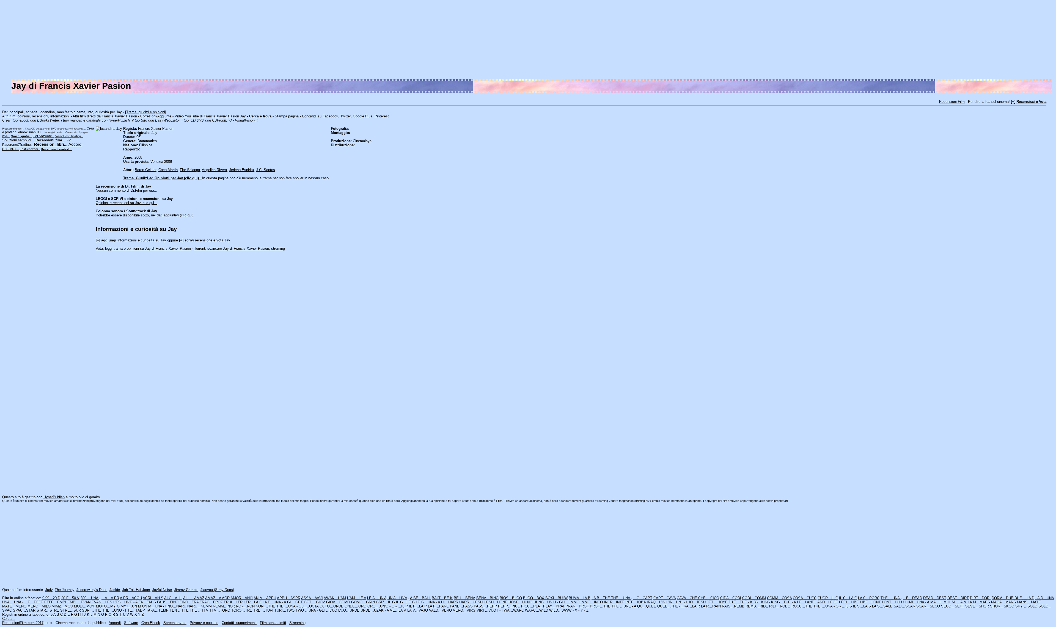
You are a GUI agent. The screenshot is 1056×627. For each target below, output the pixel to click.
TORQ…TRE (242, 610)
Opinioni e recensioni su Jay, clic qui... (126, 203)
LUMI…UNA (915, 602)
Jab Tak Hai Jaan (136, 590)
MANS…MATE (1029, 602)
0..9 (49, 614)
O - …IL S (844, 606)
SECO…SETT (952, 606)
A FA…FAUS (145, 602)
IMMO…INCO (592, 602)
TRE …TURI (263, 610)
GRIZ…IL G (385, 602)
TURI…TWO (285, 610)
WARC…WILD (536, 610)
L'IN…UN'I (674, 602)
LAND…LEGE (826, 602)
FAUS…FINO (167, 602)
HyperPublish (54, 497)
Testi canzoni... (30, 149)
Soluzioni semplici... (18, 140)
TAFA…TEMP (157, 610)
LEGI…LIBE (849, 602)
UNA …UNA (12, 602)
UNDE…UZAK (372, 610)
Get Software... (43, 136)
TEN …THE (180, 610)
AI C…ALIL (173, 598)
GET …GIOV (314, 602)
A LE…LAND (804, 602)
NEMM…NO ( (224, 606)
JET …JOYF (717, 602)
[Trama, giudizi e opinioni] (145, 112)
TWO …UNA (306, 610)
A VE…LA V (396, 610)
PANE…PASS (461, 606)
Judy (49, 590)
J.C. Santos (265, 170)
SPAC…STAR (24, 610)
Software (131, 623)
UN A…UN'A (397, 598)
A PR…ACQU (131, 598)
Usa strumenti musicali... (56, 149)
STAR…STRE (48, 610)
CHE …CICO (708, 598)
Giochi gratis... (21, 136)
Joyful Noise (162, 590)
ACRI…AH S (153, 598)
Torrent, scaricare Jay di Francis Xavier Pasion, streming (239, 248)
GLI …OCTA (308, 606)
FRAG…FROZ (211, 602)
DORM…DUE (1003, 598)
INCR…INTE (614, 602)
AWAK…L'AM (335, 598)
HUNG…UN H (545, 602)
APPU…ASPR (288, 598)
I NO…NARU (175, 606)
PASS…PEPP (485, 606)
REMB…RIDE (757, 606)
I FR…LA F (253, 602)
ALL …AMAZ (193, 598)
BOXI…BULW (556, 598)
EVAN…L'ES (102, 602)
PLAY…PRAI (553, 606)
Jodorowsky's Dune (91, 590)
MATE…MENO (14, 606)
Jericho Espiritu (241, 170)
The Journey (64, 590)
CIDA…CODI (730, 598)
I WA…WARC (513, 610)
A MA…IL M (937, 602)
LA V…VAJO (417, 610)
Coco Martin (168, 170)
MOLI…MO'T (84, 606)
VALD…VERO (440, 610)
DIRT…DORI (980, 598)
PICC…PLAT (531, 606)
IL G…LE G (405, 602)
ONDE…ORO (356, 606)
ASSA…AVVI (312, 598)
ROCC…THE (802, 606)
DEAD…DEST (934, 598)
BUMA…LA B (579, 598)
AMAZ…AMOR (217, 598)
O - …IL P (400, 606)
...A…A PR (110, 598)
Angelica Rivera (214, 170)
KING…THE (781, 602)
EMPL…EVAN (78, 602)
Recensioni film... (50, 140)
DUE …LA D (1024, 598)
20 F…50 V (70, 598)
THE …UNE (622, 606)
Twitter (345, 116)
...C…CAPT (642, 598)
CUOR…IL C (828, 598)
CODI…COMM (754, 598)
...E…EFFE (33, 602)
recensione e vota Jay (204, 240)
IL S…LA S (862, 606)
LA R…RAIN (711, 606)
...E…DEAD (912, 598)
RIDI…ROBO (779, 606)
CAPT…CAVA (664, 598)
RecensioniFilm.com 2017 (22, 623)
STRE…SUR (71, 610)
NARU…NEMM (199, 606)
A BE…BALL (420, 598)
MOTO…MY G (108, 606)
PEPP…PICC (509, 606)
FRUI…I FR (233, 602)
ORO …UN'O (377, 606)
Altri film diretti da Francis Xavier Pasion (105, 116)
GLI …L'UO (328, 610)
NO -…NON (246, 606)
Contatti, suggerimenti (239, 623)
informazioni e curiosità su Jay (131, 240)
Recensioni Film (952, 102)
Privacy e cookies (204, 623)
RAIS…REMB (733, 606)
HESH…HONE (495, 602)
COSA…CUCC (804, 598)
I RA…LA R (690, 606)
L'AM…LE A (356, 598)
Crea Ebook (150, 623)
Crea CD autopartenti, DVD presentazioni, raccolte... (55, 128)
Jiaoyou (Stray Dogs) (217, 590)
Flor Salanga (190, 170)
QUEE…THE (668, 606)
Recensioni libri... (50, 144)
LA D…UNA (1044, 598)
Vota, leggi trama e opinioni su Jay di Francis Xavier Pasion (143, 248)
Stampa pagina (287, 116)
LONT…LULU (893, 602)
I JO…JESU (696, 602)
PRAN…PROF (577, 606)
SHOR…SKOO (1002, 606)
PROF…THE (601, 606)
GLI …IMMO (569, 602)
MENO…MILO (39, 606)
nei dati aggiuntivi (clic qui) (172, 215)
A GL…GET (294, 602)
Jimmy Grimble (186, 590)
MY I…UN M (131, 606)
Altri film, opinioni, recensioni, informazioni (36, 116)
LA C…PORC (868, 598)
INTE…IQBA (635, 602)
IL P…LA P (418, 606)
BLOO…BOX (534, 598)
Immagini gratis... (55, 132)
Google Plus (362, 116)
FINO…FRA (190, 602)
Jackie (114, 590)
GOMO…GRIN (363, 602)
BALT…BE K (442, 598)
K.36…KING (760, 602)
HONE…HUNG (520, 602)
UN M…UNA (152, 606)
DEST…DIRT (958, 598)
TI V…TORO (220, 610)
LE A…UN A (376, 598)
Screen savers (174, 623)
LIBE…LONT (870, 602)
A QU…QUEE (645, 606)
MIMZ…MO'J (62, 606)
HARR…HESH (471, 602)
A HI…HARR (448, 602)
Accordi (115, 623)
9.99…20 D (51, 598)
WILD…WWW (561, 610)
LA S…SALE (882, 606)
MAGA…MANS (1003, 602)
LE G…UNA (426, 602)
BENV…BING (487, 598)
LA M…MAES (979, 602)
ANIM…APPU (265, 598)
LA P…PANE (438, 606)
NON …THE (266, 606)
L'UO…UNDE (348, 610)
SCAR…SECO (928, 606)
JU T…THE (738, 602)
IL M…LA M (957, 602)
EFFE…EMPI (55, 602)
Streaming (297, 623)
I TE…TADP (135, 610)
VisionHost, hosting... (69, 136)
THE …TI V (199, 610)
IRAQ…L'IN (656, 602)
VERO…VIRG (464, 610)
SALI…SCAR (904, 606)
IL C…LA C (848, 598)
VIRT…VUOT (487, 610)
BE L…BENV (464, 598)
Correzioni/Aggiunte (155, 116)
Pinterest (382, 116)
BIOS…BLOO (511, 598)
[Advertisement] (889, 40)
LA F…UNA (272, 602)
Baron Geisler (145, 170)
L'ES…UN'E (122, 602)
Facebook (330, 116)
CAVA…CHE (687, 598)
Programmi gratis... (13, 128)
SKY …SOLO (1026, 606)
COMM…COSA (779, 598)
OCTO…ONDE (331, 606)
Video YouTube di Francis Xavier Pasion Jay (210, 116)
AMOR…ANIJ (241, 598)
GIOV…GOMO (338, 602)
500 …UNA (90, 598)
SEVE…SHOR (977, 606)
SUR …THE (92, 610)
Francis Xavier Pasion (155, 129)
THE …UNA (621, 598)
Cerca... (8, 619)
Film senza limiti (273, 623)
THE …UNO (112, 610)
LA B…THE (601, 598)
